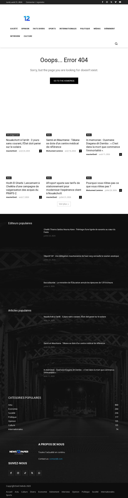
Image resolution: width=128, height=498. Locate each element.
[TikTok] (25, 473)
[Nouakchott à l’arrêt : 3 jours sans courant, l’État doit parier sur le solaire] (24, 127)
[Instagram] (107, 2)
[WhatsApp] (39, 473)
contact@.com (55, 458)
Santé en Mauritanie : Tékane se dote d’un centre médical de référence (62, 143)
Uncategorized (13, 135)
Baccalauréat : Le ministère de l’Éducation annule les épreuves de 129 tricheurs (78, 283)
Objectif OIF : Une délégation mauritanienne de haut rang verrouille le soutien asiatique (81, 256)
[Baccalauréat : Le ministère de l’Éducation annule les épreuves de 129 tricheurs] (25, 293)
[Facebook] (102, 2)
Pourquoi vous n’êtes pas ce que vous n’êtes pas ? (102, 184)
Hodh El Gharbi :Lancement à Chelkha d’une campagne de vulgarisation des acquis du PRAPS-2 (23, 188)
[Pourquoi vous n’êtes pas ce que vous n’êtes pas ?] (104, 170)
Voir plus (63, 204)
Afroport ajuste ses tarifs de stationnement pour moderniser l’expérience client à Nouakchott (63, 188)
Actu (49, 135)
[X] (111, 2)
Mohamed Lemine (54, 151)
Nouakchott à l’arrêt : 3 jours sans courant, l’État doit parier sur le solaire (23, 143)
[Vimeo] (115, 2)
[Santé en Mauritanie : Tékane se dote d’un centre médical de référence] (64, 127)
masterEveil (11, 151)
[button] (116, 43)
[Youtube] (120, 2)
